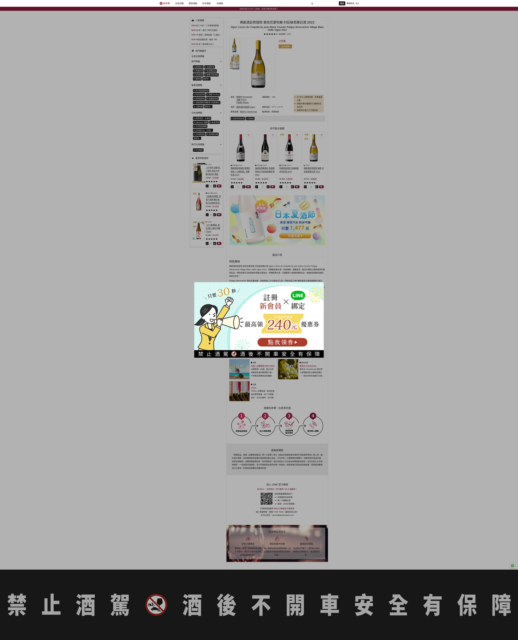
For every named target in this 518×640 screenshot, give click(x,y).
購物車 (351, 3)
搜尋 (342, 3)
